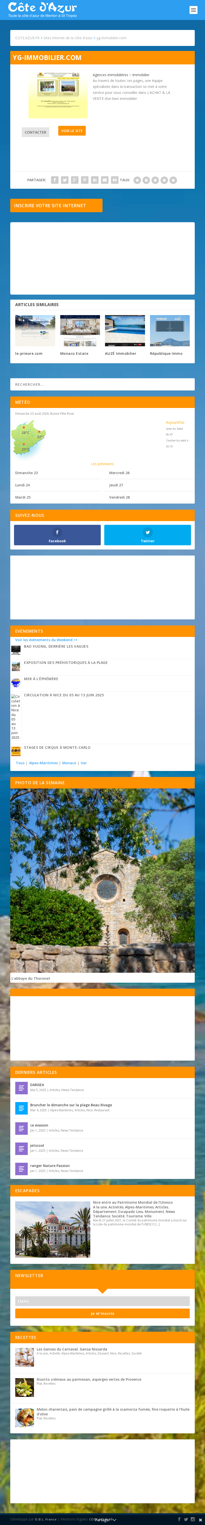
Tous (21, 763)
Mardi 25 (22, 497)
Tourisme (134, 1216)
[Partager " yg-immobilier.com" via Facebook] (55, 180)
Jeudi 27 (116, 485)
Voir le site (72, 130)
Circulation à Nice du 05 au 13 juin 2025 (64, 695)
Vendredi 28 (119, 497)
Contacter (35, 132)
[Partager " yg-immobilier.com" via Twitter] (65, 180)
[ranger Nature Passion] (21, 1169)
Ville (148, 1216)
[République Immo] (170, 330)
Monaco (69, 763)
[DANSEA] (21, 1088)
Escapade (126, 1211)
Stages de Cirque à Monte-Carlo (57, 747)
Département (105, 1211)
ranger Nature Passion (50, 1165)
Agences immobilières (110, 74)
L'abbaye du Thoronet (31, 978)
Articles (55, 1090)
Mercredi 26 (119, 472)
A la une (100, 1207)
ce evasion (39, 1125)
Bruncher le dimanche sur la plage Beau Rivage (71, 1105)
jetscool (37, 1145)
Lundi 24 (22, 485)
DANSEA (37, 1084)
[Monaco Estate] (80, 330)
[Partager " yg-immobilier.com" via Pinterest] (85, 180)
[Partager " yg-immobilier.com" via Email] (105, 180)
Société (118, 1216)
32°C (41, 436)
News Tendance (73, 1090)
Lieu (139, 1211)
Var (84, 763)
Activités (116, 1207)
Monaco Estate (74, 353)
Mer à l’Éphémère (41, 678)
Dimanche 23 (26, 472)
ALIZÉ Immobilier (120, 353)
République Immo (166, 353)
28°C (26, 432)
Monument (154, 1211)
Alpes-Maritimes (43, 763)
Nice (89, 1110)
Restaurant (102, 1110)
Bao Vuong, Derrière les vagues (56, 646)
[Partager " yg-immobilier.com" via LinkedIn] (95, 180)
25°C (26, 449)
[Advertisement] (103, 258)
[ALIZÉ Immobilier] (125, 330)
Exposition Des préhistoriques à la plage (66, 662)
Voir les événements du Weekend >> (46, 639)
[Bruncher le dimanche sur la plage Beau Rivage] (21, 1108)
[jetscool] (21, 1149)
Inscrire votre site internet (50, 205)
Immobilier (141, 74)
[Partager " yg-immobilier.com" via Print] (115, 180)
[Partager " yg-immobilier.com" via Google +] (75, 180)
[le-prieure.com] (35, 330)
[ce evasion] (21, 1128)
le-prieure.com (28, 353)
